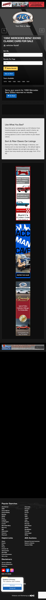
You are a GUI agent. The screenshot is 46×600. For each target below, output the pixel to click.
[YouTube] (3, 570)
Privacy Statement (7, 564)
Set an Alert (9, 74)
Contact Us (5, 549)
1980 (9, 81)
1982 (14, 81)
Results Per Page (9, 59)
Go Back (12, 96)
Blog (3, 545)
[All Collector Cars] (23, 15)
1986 (23, 81)
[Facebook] (7, 570)
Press (3, 547)
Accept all (12, 588)
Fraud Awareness (7, 554)
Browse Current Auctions (32, 541)
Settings (12, 585)
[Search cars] (4, 30)
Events (4, 543)
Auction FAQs (29, 545)
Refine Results (11, 68)
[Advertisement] (23, 378)
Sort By (5, 51)
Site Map (4, 552)
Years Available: (8, 78)
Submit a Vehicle (29, 543)
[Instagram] (12, 570)
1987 (27, 81)
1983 (18, 81)
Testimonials (5, 551)
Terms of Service (6, 562)
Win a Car (4, 556)
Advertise (4, 566)
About (3, 541)
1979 (5, 81)
